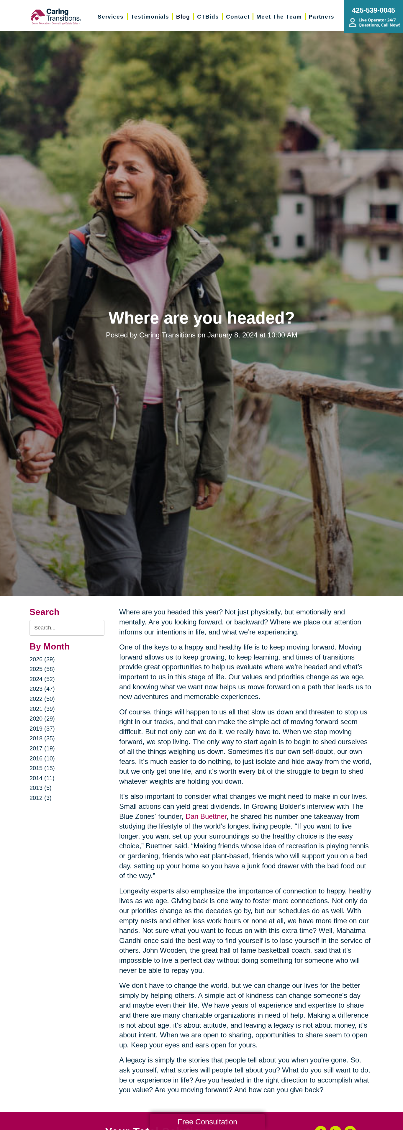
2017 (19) (42, 748)
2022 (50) (42, 699)
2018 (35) (42, 738)
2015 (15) (42, 768)
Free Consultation (207, 1121)
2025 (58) (42, 669)
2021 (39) (42, 709)
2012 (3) (41, 798)
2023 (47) (42, 688)
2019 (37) (42, 728)
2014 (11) (42, 778)
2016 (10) (42, 758)
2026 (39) (42, 659)
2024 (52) (42, 679)
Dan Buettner (206, 816)
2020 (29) (42, 718)
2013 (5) (41, 788)
